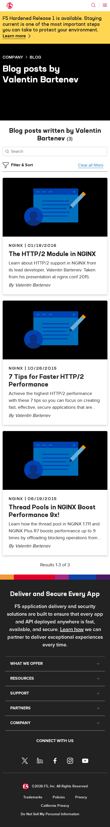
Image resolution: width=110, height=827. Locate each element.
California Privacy (55, 805)
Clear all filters (90, 165)
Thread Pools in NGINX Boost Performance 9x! (52, 511)
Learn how (72, 629)
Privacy (81, 797)
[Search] (93, 5)
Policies (59, 797)
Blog (35, 57)
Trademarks (32, 797)
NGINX (16, 245)
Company (13, 57)
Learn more (14, 36)
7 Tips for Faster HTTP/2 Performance (46, 380)
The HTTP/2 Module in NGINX (52, 254)
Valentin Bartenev (32, 285)
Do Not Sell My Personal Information (50, 814)
